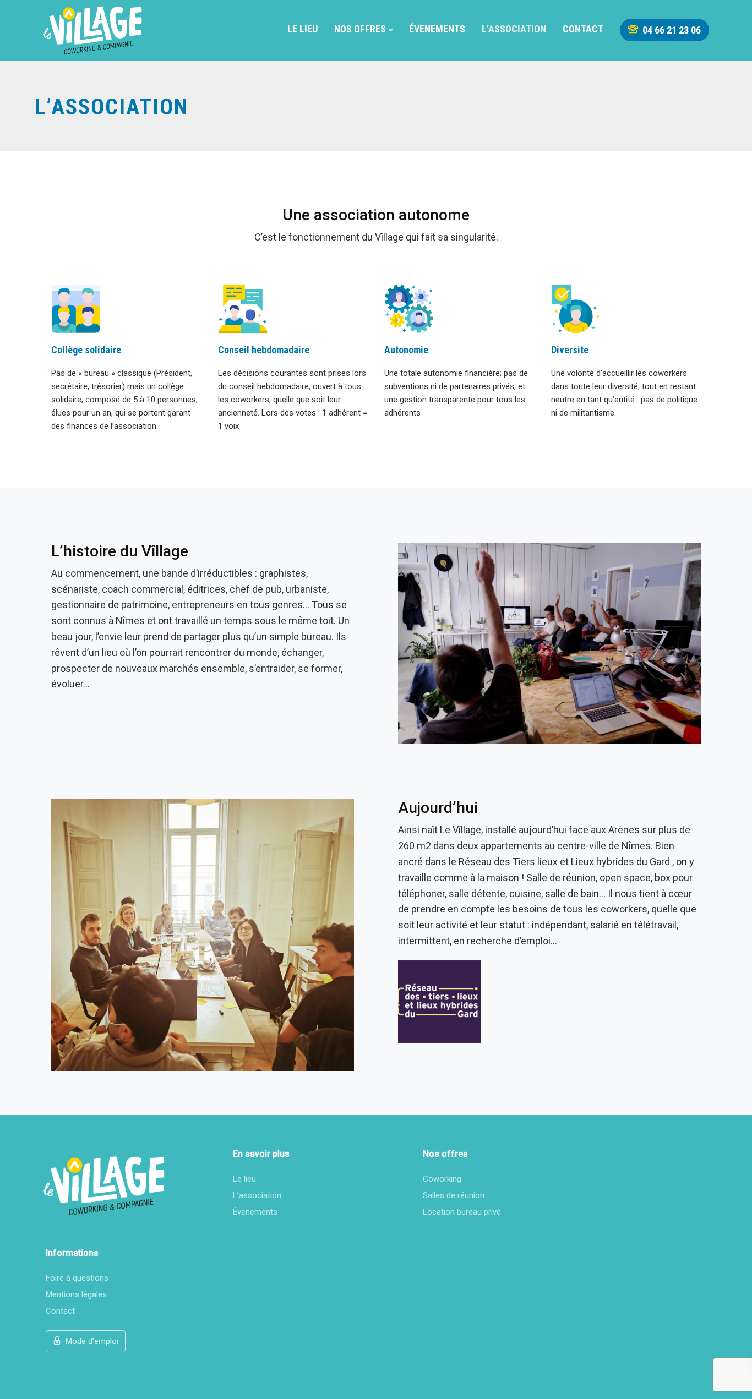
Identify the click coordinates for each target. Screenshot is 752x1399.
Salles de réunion (453, 1195)
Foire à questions (77, 1278)
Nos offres (360, 29)
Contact (583, 29)
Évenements (437, 29)
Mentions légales (76, 1294)
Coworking (442, 1179)
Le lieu (302, 29)
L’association (514, 29)
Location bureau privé (462, 1212)
